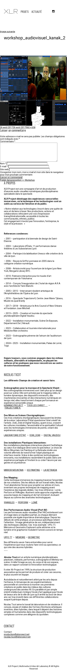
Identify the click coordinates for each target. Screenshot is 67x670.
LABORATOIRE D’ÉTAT (15, 435)
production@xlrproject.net (16, 634)
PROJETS (25, 12)
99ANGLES (9, 502)
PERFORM (23, 502)
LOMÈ (34, 502)
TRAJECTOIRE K (12, 408)
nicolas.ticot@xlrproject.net (17, 637)
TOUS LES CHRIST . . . (37, 405)
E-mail (4, 166)
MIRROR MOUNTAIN (13, 470)
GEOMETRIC (34, 537)
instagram (53, 11)
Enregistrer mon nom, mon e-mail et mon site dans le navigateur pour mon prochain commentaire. (32, 173)
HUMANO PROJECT (13, 405)
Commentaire (7, 141)
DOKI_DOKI (35, 435)
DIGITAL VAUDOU (52, 435)
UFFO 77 (8, 537)
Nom (3, 163)
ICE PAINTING (33, 470)
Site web (4, 169)
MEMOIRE (20, 537)
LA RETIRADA (50, 470)
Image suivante (7, 31)
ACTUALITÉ (36, 12)
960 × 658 (30, 127)
